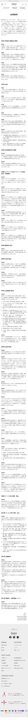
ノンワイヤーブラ (18, 645)
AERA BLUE (4, 645)
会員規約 (16, 663)
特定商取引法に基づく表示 (19, 660)
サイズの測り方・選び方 (6, 683)
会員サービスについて (6, 668)
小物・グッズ (17, 650)
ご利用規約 (3, 663)
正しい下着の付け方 (5, 686)
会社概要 (3, 660)
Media (2, 670)
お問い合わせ (17, 665)
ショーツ (16, 647)
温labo (2, 650)
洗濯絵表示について (5, 678)
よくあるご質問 (4, 665)
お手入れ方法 (4, 681)
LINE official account (18, 668)
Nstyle (2, 647)
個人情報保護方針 (18, 657)
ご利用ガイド (4, 657)
